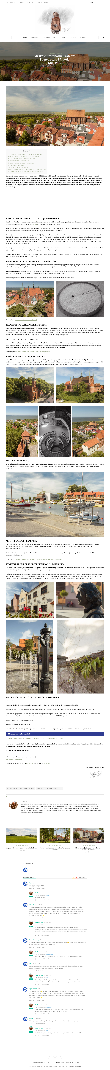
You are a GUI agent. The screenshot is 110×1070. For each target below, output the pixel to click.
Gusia (31, 1018)
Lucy (31, 963)
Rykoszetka (33, 989)
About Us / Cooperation (27, 2)
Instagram (29, 763)
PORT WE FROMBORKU (16, 165)
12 (7, 796)
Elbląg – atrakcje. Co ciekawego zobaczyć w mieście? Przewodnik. (88, 848)
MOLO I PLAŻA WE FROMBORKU (18, 167)
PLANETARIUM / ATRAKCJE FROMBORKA (21, 159)
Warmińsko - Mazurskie (55, 53)
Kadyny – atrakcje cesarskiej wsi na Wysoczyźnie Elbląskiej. (55, 848)
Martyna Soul (39, 893)
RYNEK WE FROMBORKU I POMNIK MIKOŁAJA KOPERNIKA (27, 169)
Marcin (47, 925)
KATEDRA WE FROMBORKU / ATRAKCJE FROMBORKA (25, 154)
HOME (25, 37)
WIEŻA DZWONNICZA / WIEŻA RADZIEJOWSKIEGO (24, 156)
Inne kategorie (49, 37)
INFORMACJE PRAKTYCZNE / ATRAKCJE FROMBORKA (25, 171)
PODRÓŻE (34, 37)
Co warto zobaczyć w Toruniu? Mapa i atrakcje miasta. (33, 351)
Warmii (34, 224)
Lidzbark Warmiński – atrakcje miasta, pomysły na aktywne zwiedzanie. (39, 559)
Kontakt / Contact (42, 2)
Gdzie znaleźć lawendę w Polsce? (26, 320)
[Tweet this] (54, 70)
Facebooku (46, 763)
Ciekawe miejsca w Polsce (27, 788)
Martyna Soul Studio (79, 37)
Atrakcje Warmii (12, 788)
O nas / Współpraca (12, 2)
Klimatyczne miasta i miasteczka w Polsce (49, 788)
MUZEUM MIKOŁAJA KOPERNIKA (19, 161)
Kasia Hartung (34, 940)
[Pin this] (58, 70)
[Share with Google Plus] (56, 70)
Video (63, 37)
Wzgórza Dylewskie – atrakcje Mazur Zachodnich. (21, 848)
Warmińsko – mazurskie (14, 759)
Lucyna (47, 895)
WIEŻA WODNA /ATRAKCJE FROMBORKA (21, 163)
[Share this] (52, 70)
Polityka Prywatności (75, 1066)
